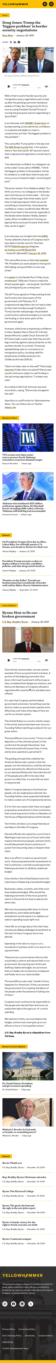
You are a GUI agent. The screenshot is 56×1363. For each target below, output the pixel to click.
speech (12, 277)
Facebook (19, 42)
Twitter (10, 42)
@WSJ (44, 236)
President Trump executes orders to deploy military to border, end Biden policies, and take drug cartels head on (23, 563)
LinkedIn (15, 42)
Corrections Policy (27, 1329)
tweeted (43, 260)
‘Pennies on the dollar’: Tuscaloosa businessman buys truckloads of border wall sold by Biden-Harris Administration (25, 583)
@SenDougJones (20, 246)
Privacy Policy (8, 1329)
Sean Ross (7, 35)
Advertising (7, 1342)
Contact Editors (45, 1335)
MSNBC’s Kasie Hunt (35, 123)
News (4, 15)
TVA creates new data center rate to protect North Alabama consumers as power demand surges (22, 457)
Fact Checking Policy (11, 1335)
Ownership (30, 1335)
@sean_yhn (10, 407)
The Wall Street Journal (16, 147)
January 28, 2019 (37, 253)
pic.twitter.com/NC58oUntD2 (20, 249)
